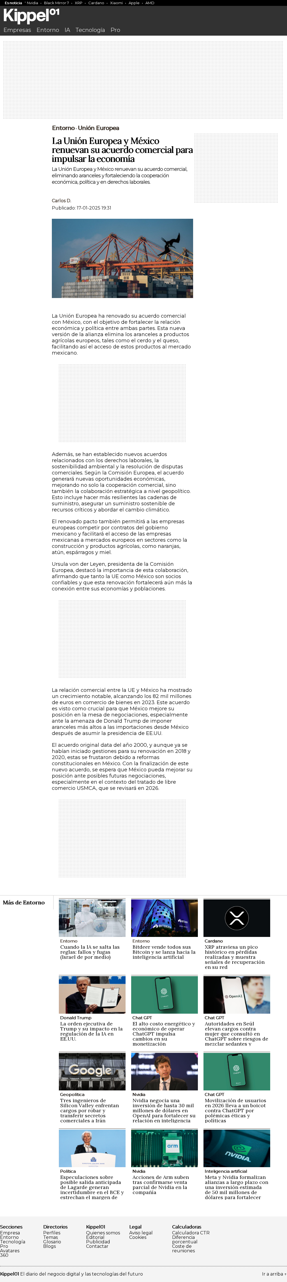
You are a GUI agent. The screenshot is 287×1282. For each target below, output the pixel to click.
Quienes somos (103, 1233)
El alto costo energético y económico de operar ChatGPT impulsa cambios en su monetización (164, 1033)
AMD (149, 3)
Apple (134, 3)
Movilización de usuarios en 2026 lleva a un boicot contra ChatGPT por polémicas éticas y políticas (235, 1110)
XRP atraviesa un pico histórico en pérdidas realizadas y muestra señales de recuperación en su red (235, 957)
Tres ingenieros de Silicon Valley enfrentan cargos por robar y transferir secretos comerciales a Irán (89, 1110)
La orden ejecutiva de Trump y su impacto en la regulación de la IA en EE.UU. (91, 1031)
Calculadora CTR (191, 1233)
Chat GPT (142, 1017)
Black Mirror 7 (56, 3)
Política (68, 1171)
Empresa (10, 1233)
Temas (50, 1237)
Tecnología (90, 30)
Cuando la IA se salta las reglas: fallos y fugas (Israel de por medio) (90, 952)
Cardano (96, 3)
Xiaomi (116, 3)
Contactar (97, 1246)
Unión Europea (98, 128)
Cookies (137, 1237)
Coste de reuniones (183, 1248)
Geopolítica (72, 1094)
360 (4, 1255)
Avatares (9, 1251)
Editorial (95, 1237)
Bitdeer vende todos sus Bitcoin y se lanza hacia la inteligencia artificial (164, 952)
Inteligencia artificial (226, 1171)
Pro (115, 30)
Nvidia (32, 3)
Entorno (47, 30)
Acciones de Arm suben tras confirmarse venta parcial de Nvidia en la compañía (161, 1184)
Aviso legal (141, 1233)
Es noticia (13, 3)
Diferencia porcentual (185, 1239)
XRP (78, 3)
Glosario (52, 1242)
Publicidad (98, 1242)
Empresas (17, 30)
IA (67, 30)
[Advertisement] (143, 80)
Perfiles (51, 1233)
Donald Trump (75, 1017)
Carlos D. (61, 200)
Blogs (49, 1246)
